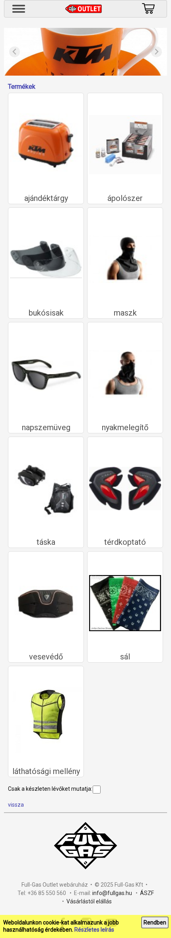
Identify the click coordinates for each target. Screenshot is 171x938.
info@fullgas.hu (112, 893)
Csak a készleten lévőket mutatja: (50, 789)
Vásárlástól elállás (89, 901)
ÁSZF (147, 893)
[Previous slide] (14, 52)
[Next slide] (156, 52)
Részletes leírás (94, 929)
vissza (16, 804)
